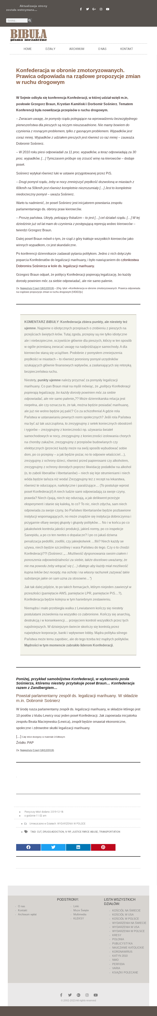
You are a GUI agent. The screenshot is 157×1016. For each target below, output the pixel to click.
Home (28, 49)
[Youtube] (108, 9)
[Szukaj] (30, 20)
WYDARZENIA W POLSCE (71, 823)
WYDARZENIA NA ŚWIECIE (129, 923)
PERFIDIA (118, 964)
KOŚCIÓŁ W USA (123, 914)
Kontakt (126, 49)
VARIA (116, 968)
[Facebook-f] (81, 9)
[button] (28, 847)
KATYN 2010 (120, 955)
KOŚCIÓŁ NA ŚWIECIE (126, 910)
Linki (76, 906)
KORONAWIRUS (122, 951)
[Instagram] (101, 9)
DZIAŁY (50, 49)
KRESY (116, 935)
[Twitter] (87, 9)
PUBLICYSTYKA (122, 943)
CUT (39, 831)
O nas (102, 49)
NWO (115, 959)
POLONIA (118, 939)
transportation (109, 831)
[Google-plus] (78, 995)
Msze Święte (81, 910)
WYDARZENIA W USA (125, 927)
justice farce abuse (85, 831)
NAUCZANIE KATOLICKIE (128, 947)
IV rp (68, 831)
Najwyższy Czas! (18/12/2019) (37, 288)
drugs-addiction (53, 831)
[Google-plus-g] (94, 9)
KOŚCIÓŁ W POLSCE (125, 918)
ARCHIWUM (76, 49)
